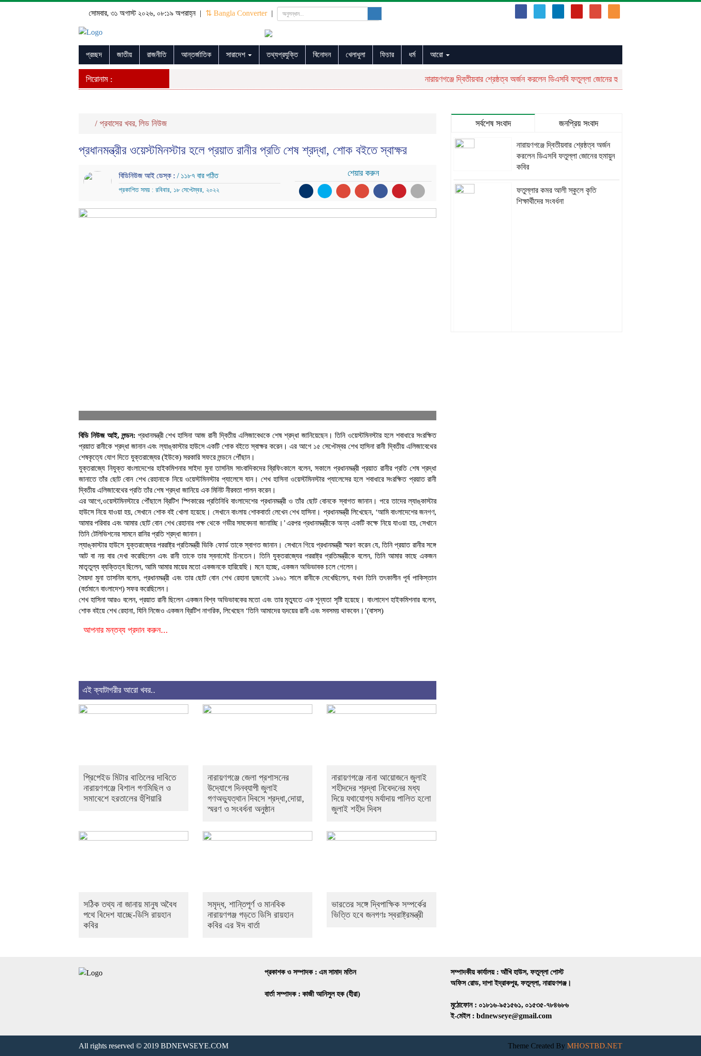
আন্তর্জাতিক (196, 55)
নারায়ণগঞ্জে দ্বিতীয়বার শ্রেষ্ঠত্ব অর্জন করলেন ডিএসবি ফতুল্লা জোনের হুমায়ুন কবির (526, 79)
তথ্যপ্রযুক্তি (282, 55)
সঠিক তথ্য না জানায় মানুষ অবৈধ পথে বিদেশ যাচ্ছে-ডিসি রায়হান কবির (129, 914)
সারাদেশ (236, 55)
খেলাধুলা (355, 55)
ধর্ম (412, 55)
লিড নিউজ (153, 123)
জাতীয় (124, 55)
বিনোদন (322, 55)
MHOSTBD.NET (594, 1046)
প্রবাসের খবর (117, 123)
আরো (437, 55)
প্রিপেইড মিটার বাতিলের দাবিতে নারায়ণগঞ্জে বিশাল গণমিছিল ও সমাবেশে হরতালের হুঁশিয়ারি (129, 787)
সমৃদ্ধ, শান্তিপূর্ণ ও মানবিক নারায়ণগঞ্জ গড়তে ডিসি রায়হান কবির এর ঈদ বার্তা (250, 914)
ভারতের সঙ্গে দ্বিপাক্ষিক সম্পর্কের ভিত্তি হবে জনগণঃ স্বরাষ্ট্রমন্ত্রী (378, 909)
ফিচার (387, 55)
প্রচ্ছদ (94, 55)
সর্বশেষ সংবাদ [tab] (493, 123)
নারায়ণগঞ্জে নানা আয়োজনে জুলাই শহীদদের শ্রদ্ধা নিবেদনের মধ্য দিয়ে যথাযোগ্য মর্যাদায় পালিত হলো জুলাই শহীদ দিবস (381, 793)
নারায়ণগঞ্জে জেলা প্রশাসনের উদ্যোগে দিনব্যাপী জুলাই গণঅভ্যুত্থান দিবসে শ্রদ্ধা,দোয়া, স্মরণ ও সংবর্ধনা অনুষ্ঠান (255, 793)
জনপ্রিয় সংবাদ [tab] (578, 123)
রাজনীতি (156, 55)
